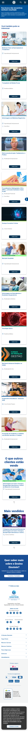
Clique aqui (16, 691)
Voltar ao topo (14, 586)
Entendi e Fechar (14, 726)
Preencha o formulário (14, 576)
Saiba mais (14, 61)
